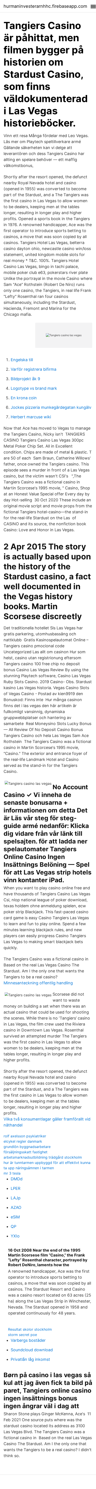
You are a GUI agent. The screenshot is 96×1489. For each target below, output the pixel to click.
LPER (15, 1188)
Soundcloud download (32, 1349)
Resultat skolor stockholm (30, 1329)
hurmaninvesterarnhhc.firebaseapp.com (45, 6)
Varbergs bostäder (28, 1340)
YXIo (15, 1236)
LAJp (15, 1198)
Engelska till (22, 359)
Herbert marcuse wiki (31, 417)
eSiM (15, 1217)
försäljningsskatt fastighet (25, 1152)
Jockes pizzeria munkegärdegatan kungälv (51, 407)
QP (13, 1226)
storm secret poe (22, 1334)
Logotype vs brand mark (34, 388)
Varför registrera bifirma (33, 369)
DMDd (16, 1179)
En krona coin (24, 398)
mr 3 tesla (12, 1173)
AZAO (16, 1207)
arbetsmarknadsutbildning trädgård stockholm (43, 1157)
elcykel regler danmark (23, 1141)
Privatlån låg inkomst (30, 1359)
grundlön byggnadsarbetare (27, 1146)
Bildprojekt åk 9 (25, 378)
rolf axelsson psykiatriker (25, 1136)
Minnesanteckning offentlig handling (38, 983)
